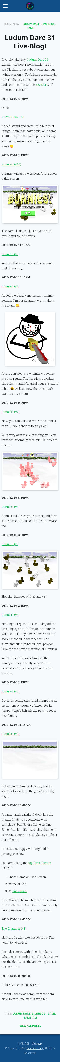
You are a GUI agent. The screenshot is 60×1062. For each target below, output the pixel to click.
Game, (52, 1013)
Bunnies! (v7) (11, 412)
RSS (27, 1043)
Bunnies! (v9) (11, 254)
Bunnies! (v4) (11, 615)
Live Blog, (49, 24)
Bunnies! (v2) (11, 734)
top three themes (40, 863)
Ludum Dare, (31, 24)
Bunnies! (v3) (11, 691)
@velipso (42, 85)
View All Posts (30, 1026)
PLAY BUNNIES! (13, 117)
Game (30, 28)
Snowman (20, 891)
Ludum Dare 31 (37, 59)
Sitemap (37, 1043)
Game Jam (30, 1017)
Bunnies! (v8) (11, 286)
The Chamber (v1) (14, 928)
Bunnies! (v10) (11, 164)
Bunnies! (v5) (11, 544)
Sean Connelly (35, 1048)
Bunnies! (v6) (11, 507)
